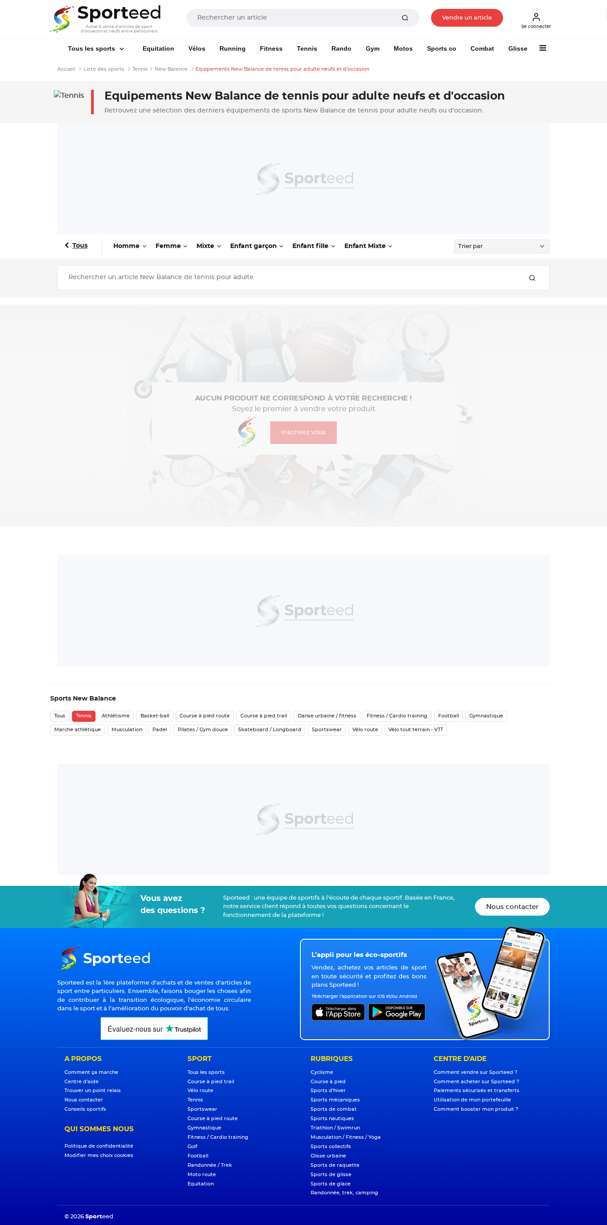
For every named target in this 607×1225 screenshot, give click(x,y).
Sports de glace (331, 1183)
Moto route (202, 1174)
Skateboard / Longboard (269, 729)
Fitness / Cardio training (397, 715)
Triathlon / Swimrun (335, 1127)
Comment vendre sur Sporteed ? (475, 1072)
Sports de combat (334, 1109)
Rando (341, 48)
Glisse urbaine (328, 1155)
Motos (403, 48)
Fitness (271, 48)
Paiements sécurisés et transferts (476, 1090)
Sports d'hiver (328, 1090)
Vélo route (365, 729)
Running (233, 48)
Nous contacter (512, 907)
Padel (159, 729)
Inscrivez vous (303, 432)
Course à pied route (205, 715)
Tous (80, 246)
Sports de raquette (335, 1165)
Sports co (441, 48)
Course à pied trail (263, 715)
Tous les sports (92, 48)
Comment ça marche (91, 1072)
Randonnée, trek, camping (344, 1192)
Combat (482, 48)
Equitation (158, 48)
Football (448, 715)
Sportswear (327, 729)
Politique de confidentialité (98, 1146)
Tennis (307, 48)
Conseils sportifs (85, 1109)
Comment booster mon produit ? (476, 1109)
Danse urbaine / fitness (327, 715)
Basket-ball (154, 715)
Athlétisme (116, 715)
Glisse (517, 48)
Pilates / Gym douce (203, 729)
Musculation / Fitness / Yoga (346, 1137)
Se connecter (536, 26)
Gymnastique (486, 715)
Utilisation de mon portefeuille (472, 1099)
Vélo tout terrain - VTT (415, 729)
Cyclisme (322, 1072)
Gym (372, 48)
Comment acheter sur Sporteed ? (476, 1081)
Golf (192, 1146)
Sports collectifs (331, 1146)
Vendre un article (467, 18)
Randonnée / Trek (210, 1165)
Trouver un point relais (92, 1090)
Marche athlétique (77, 729)
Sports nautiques (332, 1118)
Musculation (127, 729)
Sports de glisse (331, 1174)
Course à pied (328, 1081)
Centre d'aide (81, 1081)
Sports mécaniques (335, 1099)
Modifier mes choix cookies (98, 1155)
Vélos (196, 48)
